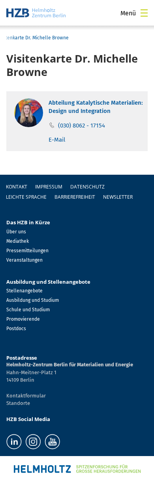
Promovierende (23, 319)
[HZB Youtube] (52, 441)
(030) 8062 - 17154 (81, 125)
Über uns (16, 232)
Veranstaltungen (24, 260)
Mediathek (17, 241)
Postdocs (16, 328)
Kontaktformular (26, 396)
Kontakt (16, 186)
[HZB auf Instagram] (33, 441)
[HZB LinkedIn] (14, 441)
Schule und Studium (28, 309)
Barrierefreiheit (74, 197)
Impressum (48, 186)
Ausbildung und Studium (32, 300)
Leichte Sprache (26, 197)
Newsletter (118, 197)
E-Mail (57, 139)
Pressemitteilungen (27, 250)
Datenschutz (87, 186)
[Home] (36, 12)
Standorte (18, 403)
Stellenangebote (24, 291)
